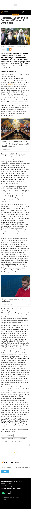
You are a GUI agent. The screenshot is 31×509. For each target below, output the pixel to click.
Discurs (20, 445)
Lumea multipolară (6, 445)
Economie (18, 467)
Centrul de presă (13, 481)
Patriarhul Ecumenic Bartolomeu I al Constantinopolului (14, 438)
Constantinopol (9, 435)
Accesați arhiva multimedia (22, 46)
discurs (10, 84)
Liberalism (14, 445)
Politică (3, 467)
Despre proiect (5, 481)
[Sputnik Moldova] (5, 12)
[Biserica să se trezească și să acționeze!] (15, 286)
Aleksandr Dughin (6, 441)
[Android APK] (5, 493)
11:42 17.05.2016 (5, 26)
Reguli (20, 481)
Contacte (3, 483)
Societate (10, 467)
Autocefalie (26, 445)
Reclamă (8, 483)
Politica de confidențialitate (8, 486)
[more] (28, 149)
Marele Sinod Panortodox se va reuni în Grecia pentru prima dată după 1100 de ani (15, 144)
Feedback (18, 488)
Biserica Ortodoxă (19, 441)
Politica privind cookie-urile (8, 488)
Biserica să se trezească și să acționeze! (14, 300)
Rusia (3, 435)
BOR (12, 441)
